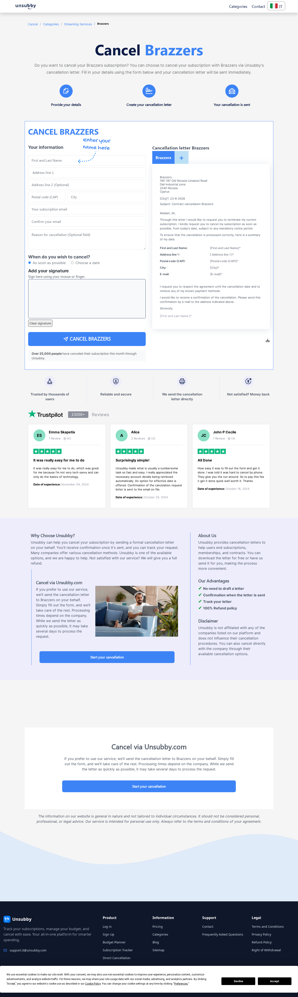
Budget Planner (114, 942)
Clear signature (40, 323)
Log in (107, 926)
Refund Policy (262, 942)
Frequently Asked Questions (222, 934)
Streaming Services (78, 24)
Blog (155, 942)
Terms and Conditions (268, 926)
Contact (207, 926)
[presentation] (87, 221)
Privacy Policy (261, 934)
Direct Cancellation (116, 958)
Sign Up (108, 934)
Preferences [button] (181, 983)
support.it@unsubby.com (28, 950)
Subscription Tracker (118, 950)
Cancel (33, 24)
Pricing (157, 926)
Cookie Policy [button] (93, 983)
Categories (51, 24)
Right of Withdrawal (266, 950)
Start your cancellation (107, 657)
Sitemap (158, 950)
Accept (274, 981)
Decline (238, 981)
